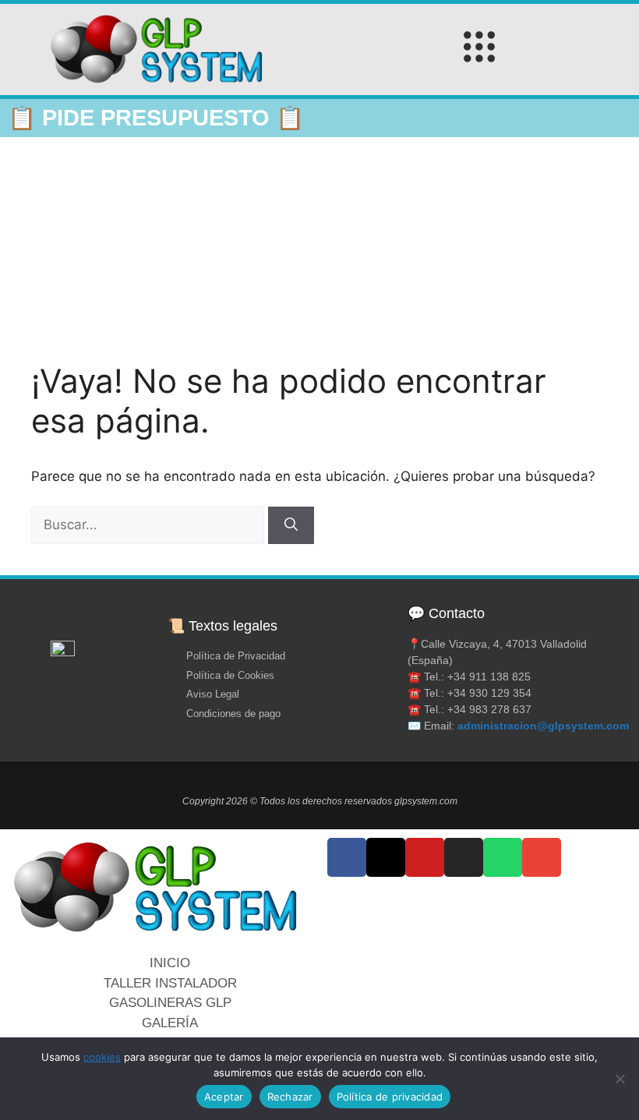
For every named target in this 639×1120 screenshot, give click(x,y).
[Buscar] (291, 525)
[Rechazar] (619, 1078)
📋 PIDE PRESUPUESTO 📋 (156, 117)
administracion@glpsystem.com (543, 725)
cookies (102, 1057)
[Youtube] (424, 857)
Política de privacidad (390, 1096)
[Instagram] (463, 857)
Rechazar (290, 1096)
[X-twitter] (385, 857)
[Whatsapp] (502, 857)
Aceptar (224, 1096)
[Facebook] (346, 857)
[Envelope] (541, 857)
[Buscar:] (149, 524)
